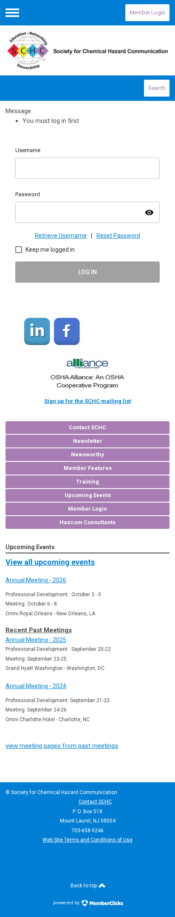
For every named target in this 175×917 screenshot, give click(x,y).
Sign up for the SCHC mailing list (87, 401)
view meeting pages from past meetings (62, 746)
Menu (12, 12)
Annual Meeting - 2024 (36, 686)
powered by (67, 903)
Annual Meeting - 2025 (36, 639)
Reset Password (118, 235)
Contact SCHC (95, 802)
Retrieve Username (61, 235)
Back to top (84, 886)
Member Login (147, 12)
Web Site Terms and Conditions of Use (87, 840)
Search (156, 88)
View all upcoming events (50, 562)
